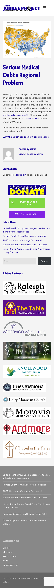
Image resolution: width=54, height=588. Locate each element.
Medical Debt (10, 556)
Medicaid (8, 552)
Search (44, 261)
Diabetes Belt (32, 118)
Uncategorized (10, 565)
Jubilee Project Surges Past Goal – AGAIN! (25, 244)
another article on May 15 (15, 115)
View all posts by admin (31, 154)
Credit (6, 547)
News (5, 560)
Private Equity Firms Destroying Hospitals (24, 236)
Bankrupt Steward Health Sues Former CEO (25, 514)
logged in (21, 174)
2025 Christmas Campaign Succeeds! (22, 240)
